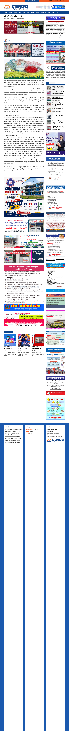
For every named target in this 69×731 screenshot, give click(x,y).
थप (57, 13)
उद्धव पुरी (10, 40)
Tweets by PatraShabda (51, 259)
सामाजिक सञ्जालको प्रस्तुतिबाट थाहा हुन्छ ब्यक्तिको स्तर (8, 348)
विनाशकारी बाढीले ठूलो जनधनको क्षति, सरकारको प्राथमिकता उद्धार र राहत (57, 122)
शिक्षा (24, 13)
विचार (49, 13)
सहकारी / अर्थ (43, 13)
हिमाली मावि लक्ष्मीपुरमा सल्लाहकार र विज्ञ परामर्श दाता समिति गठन (57, 104)
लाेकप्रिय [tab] (52, 83)
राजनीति (15, 13)
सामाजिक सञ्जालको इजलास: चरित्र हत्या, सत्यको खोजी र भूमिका (24, 348)
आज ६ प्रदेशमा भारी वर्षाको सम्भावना (57, 116)
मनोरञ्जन (32, 13)
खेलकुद (37, 13)
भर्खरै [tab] (48, 83)
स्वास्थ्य (28, 13)
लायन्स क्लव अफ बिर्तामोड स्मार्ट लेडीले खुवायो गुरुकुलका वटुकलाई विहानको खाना (55, 111)
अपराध (53, 13)
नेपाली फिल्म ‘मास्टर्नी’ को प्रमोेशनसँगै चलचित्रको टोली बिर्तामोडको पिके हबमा (58, 128)
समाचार (10, 13)
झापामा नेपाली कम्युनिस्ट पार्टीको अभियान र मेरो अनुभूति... (37, 348)
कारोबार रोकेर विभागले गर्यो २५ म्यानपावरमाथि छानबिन (58, 92)
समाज (20, 13)
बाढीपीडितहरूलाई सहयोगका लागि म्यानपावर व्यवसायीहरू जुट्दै (57, 98)
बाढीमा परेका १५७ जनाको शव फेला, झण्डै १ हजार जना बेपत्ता (58, 87)
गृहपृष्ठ (6, 13)
